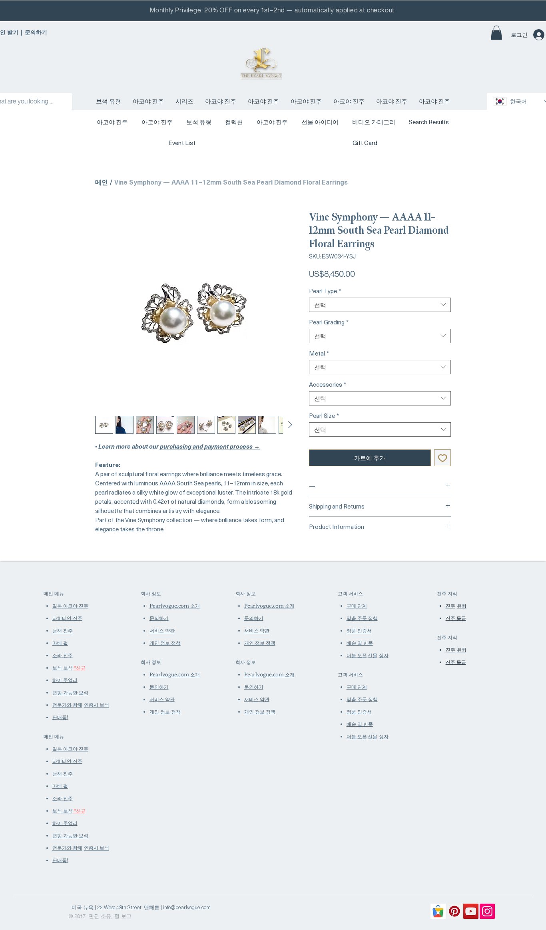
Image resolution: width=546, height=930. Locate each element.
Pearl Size (324, 415)
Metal (319, 353)
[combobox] (380, 305)
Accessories (327, 384)
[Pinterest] (454, 911)
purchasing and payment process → (210, 446)
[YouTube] (470, 911)
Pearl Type (325, 290)
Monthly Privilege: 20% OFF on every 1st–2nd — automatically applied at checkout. (273, 10)
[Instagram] (487, 911)
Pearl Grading (329, 322)
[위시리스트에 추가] (442, 458)
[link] (496, 33)
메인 (101, 182)
